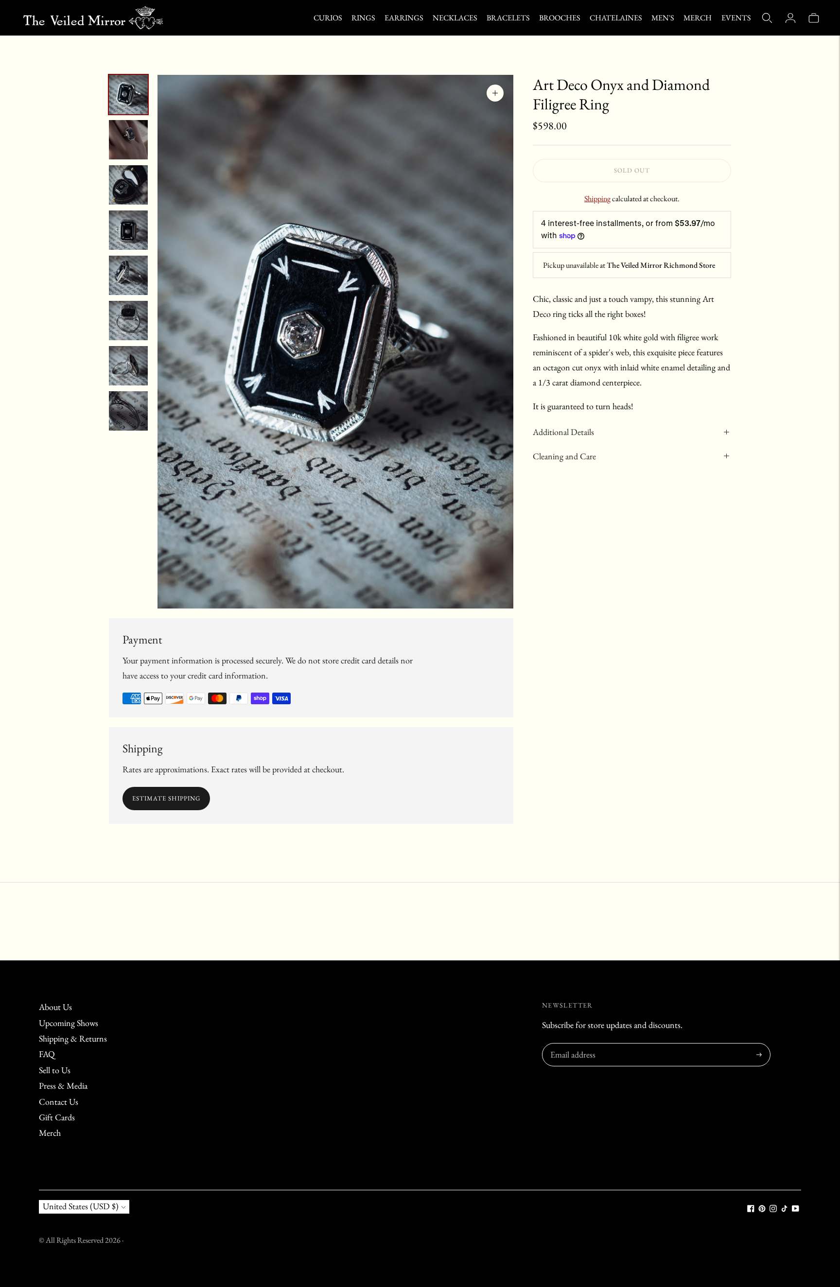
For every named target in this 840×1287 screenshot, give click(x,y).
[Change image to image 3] (128, 185)
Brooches (559, 18)
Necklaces (455, 18)
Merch (697, 18)
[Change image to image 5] (128, 275)
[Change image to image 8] (128, 411)
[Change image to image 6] (128, 320)
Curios (328, 18)
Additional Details (563, 431)
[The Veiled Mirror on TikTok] (784, 1209)
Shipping (597, 198)
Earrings (404, 18)
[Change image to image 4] (128, 230)
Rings (363, 18)
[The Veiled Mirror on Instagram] (773, 1209)
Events (736, 18)
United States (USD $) (81, 1206)
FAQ (47, 1054)
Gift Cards (57, 1117)
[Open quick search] (767, 18)
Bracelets (508, 18)
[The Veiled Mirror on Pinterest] (762, 1209)
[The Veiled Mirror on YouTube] (795, 1209)
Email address (571, 1045)
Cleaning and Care (564, 456)
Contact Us (58, 1101)
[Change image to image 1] (128, 94)
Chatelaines (616, 18)
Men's (662, 18)
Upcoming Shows (68, 1022)
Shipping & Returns (73, 1038)
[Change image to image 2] (128, 139)
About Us (55, 1006)
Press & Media (63, 1085)
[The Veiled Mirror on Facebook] (750, 1209)
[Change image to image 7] (128, 365)
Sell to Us (54, 1070)
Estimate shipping (166, 798)
